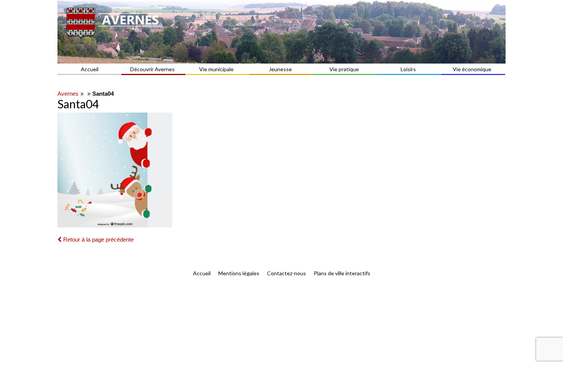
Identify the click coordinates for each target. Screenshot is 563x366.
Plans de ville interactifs (342, 273)
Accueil (89, 69)
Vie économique (472, 69)
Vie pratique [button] (344, 69)
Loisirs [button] (408, 69)
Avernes (68, 93)
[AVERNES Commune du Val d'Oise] (281, 32)
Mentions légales (238, 273)
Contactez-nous (286, 273)
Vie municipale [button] (216, 69)
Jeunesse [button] (280, 69)
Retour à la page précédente (98, 239)
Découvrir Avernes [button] (152, 69)
